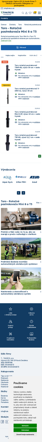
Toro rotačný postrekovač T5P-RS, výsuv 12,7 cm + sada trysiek (27, 137)
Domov (4, 25)
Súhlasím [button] (25, 426)
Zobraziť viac (6, 40)
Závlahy (12, 25)
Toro (20, 25)
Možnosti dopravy (8, 378)
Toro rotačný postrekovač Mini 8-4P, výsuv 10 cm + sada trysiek (27, 114)
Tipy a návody (6, 376)
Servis (3, 398)
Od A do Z (33, 55)
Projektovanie (6, 400)
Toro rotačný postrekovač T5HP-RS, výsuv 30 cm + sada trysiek (27, 67)
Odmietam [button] (25, 430)
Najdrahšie (22, 55)
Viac (38, 203)
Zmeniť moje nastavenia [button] (25, 434)
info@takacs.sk (9, 8)
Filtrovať (23, 47)
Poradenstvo (6, 402)
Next (23, 193)
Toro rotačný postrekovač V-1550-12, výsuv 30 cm (27, 90)
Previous (18, 193)
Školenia (4, 396)
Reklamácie (5, 380)
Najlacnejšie (10, 55)
